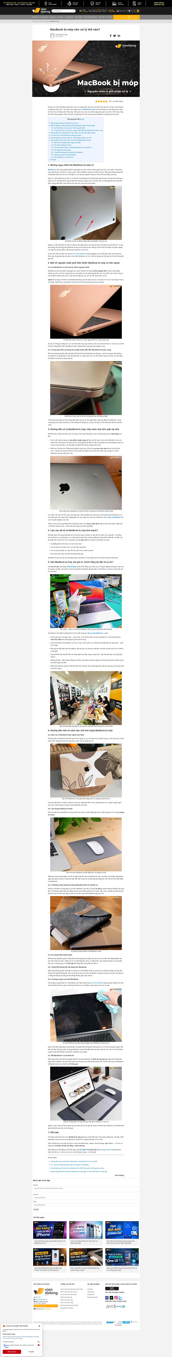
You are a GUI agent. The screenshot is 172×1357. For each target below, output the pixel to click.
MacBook (51, 170)
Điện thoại (102, 17)
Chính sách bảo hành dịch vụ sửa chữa (71, 1289)
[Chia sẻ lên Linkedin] (119, 35)
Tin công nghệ (122, 17)
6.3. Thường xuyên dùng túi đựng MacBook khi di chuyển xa (71, 147)
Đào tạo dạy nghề (92, 1297)
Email (34, 1201)
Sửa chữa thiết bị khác (90, 17)
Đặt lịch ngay (133, 17)
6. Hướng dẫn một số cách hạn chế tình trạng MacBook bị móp (70, 140)
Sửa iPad (60, 17)
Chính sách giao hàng (66, 1300)
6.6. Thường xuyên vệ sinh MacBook (63, 155)
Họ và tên (35, 1194)
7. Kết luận (52, 160)
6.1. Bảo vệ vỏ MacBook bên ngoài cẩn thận (66, 142)
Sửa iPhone (35, 17)
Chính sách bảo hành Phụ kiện (69, 1305)
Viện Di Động (71, 567)
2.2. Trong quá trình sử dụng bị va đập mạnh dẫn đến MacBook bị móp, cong (76, 130)
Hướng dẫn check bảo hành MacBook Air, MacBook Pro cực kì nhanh (74, 1161)
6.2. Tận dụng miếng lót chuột (61, 145)
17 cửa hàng (84, 11)
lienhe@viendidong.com (41, 1299)
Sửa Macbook (69, 17)
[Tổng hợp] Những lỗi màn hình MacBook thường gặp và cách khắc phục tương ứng (79, 1171)
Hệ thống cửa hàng (40, 1306)
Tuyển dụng (90, 1292)
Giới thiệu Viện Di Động (112, 11)
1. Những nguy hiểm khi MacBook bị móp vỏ (64, 123)
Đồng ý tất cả (12, 1352)
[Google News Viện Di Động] (134, 1323)
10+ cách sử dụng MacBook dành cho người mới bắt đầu (70, 1165)
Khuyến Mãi (90, 1294)
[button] (39, 1326)
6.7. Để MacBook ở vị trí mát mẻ (62, 157)
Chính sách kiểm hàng (66, 1302)
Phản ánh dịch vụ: (43, 1309)
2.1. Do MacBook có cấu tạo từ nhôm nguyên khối (68, 128)
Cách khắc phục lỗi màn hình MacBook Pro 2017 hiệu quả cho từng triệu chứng (77, 1168)
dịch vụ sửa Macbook (95, 633)
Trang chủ (35, 21)
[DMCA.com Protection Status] (126, 1323)
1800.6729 (99, 10)
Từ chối (31, 1352)
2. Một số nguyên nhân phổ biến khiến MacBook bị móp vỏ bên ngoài (72, 125)
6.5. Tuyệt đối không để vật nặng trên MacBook (67, 152)
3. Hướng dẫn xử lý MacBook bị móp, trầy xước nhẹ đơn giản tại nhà (72, 133)
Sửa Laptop (78, 17)
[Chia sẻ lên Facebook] (110, 35)
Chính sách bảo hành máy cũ (68, 1292)
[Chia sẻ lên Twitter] (114, 35)
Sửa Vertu (53, 17)
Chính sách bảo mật (66, 1297)
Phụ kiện (109, 17)
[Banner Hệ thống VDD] (86, 3)
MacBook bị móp (89, 109)
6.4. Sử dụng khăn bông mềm (61, 150)
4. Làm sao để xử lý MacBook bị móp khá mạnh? (65, 135)
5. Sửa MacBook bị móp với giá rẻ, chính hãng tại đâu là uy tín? (70, 138)
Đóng (81, 119)
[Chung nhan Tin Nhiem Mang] (117, 1323)
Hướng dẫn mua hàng (66, 1308)
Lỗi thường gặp (43, 21)
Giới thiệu (90, 1289)
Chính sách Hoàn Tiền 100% (68, 1294)
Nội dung (35, 1185)
